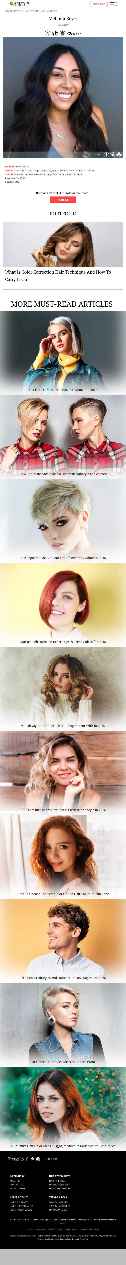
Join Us (63, 199)
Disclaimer (94, 1229)
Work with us (17, 1188)
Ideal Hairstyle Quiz (21, 1210)
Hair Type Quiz (57, 1181)
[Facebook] (106, 155)
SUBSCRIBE (99, 4)
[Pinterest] (119, 155)
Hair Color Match (19, 1202)
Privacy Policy (40, 1229)
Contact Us (16, 1184)
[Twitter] (113, 155)
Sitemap (30, 1229)
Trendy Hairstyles (59, 1206)
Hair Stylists (32, 11)
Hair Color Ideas (58, 1210)
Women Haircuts (58, 1202)
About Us (15, 1181)
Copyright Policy (70, 1229)
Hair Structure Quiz (60, 1188)
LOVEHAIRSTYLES (13, 11)
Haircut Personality (21, 1206)
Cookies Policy (83, 1229)
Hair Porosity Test (59, 1184)
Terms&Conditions (55, 1229)
